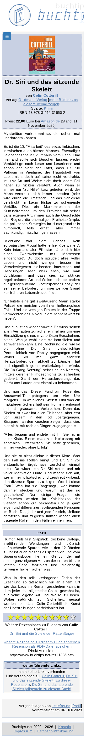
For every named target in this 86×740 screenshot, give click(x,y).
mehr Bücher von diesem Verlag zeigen (50, 102)
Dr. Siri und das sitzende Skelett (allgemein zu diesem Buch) (42, 686)
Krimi (48, 108)
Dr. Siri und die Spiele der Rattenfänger (42, 633)
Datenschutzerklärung (55, 731)
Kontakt (64, 727)
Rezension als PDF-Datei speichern (42, 646)
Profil (76, 706)
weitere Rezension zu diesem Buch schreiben (42, 642)
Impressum (23, 731)
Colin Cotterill (45, 95)
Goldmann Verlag (32, 100)
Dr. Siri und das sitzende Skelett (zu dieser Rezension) (44, 680)
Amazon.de (50, 121)
